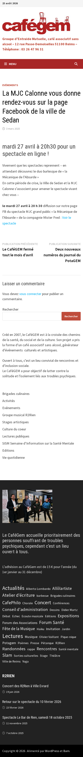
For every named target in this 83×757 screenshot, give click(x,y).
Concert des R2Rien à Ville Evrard (25, 686)
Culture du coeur (14, 429)
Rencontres (47, 648)
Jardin (66, 629)
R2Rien (60, 643)
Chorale (27, 603)
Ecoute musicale (32, 616)
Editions (8, 450)
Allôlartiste (62, 588)
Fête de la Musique (18, 628)
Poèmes (23, 643)
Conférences (61, 603)
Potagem (9, 643)
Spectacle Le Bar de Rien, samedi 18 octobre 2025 (37, 717)
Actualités (13, 588)
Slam (7, 655)
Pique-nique (68, 637)
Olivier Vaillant (49, 637)
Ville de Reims (11, 661)
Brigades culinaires (16, 393)
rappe (31, 649)
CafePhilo (11, 602)
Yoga (25, 661)
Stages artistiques (15, 422)
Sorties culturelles (26, 656)
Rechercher (10, 309)
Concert (43, 602)
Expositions (68, 615)
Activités (8, 401)
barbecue (42, 596)
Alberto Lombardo (38, 589)
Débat (6, 616)
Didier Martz (69, 610)
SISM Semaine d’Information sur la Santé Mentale (38, 443)
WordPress (52, 751)
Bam (66, 751)
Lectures (12, 635)
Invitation (53, 629)
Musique (31, 637)
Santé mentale (68, 649)
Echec (16, 616)
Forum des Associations (19, 623)
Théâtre (54, 656)
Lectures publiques (15, 436)
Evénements (10, 85)
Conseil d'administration (25, 609)
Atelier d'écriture (18, 595)
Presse (34, 643)
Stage (44, 656)
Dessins (55, 610)
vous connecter (30, 294)
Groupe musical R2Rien (19, 415)
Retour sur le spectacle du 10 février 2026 (31, 702)
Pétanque (47, 643)
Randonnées (13, 648)
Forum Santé (51, 622)
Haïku (40, 629)
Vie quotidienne (13, 457)
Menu (12, 64)
